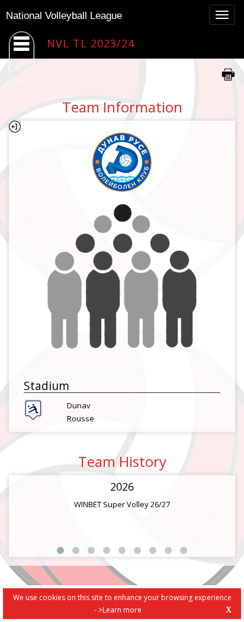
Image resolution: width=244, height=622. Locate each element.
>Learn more (120, 610)
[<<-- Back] (15, 127)
